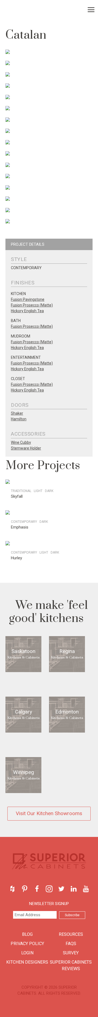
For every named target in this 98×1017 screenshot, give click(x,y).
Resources (71, 934)
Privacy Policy (27, 943)
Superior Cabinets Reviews (71, 965)
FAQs (71, 943)
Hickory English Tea (27, 311)
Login (27, 952)
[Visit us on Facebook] (36, 888)
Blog (27, 934)
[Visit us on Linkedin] (73, 888)
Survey (71, 952)
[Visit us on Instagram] (49, 888)
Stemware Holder (26, 448)
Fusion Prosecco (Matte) (32, 305)
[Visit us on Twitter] (61, 888)
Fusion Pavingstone (27, 299)
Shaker (17, 413)
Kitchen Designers (27, 962)
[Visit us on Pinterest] (24, 888)
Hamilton (18, 419)
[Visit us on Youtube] (85, 888)
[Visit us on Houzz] (12, 888)
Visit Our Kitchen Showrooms (49, 813)
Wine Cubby (21, 442)
